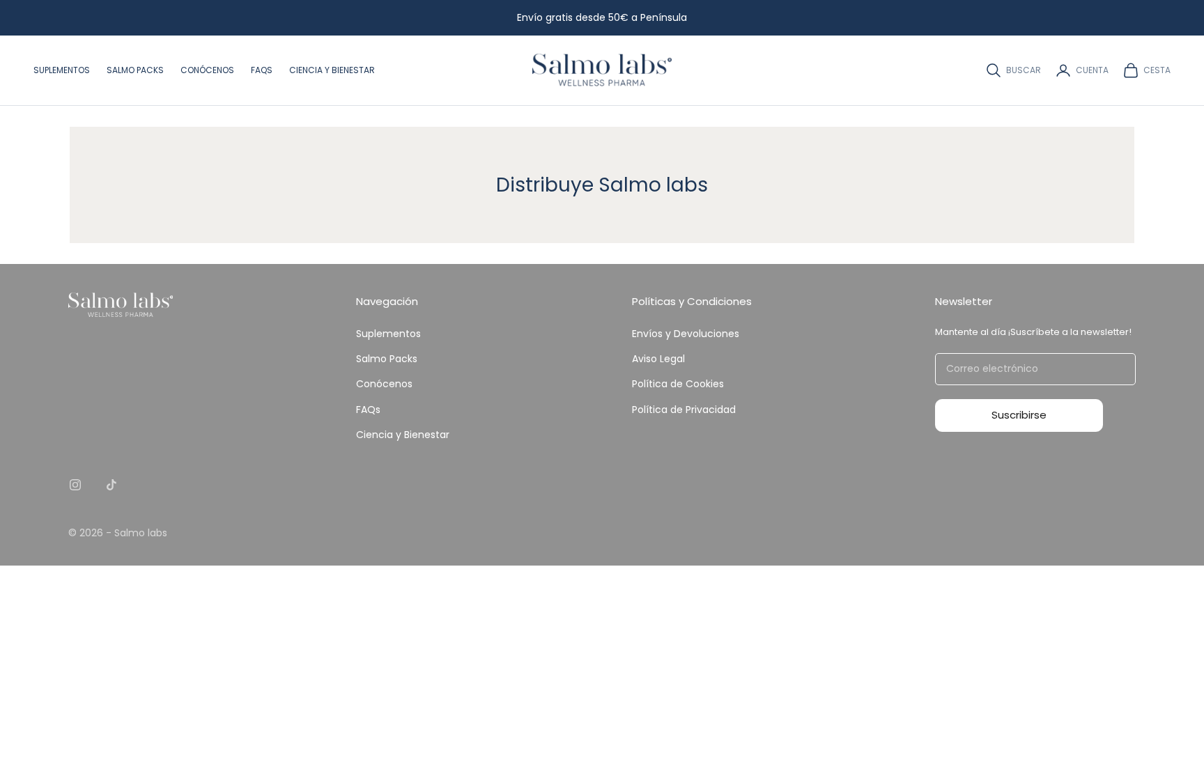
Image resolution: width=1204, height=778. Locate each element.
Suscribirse (1019, 414)
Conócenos (207, 70)
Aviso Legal (658, 359)
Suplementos (61, 70)
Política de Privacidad (684, 410)
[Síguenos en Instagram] (75, 485)
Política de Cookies (678, 384)
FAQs (261, 70)
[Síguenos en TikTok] (111, 485)
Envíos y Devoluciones (685, 334)
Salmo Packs (135, 70)
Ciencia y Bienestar (332, 70)
